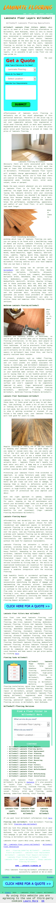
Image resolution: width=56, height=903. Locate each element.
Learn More (30, 901)
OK (42, 901)
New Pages (16, 877)
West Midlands (41, 702)
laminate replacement (13, 693)
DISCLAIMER (49, 13)
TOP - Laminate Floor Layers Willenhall (22, 844)
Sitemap (5, 877)
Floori (8, 892)
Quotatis (30, 782)
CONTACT (41, 13)
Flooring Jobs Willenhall (25, 824)
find (11, 617)
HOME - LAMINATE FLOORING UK (28, 866)
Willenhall (8, 270)
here (17, 654)
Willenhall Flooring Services (19, 706)
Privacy (50, 877)
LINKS (30, 13)
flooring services (12, 702)
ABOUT (35, 13)
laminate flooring (38, 578)
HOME (24, 13)
